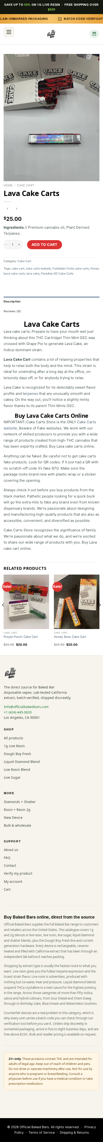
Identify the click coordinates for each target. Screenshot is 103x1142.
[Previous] (3, 614)
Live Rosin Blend (17, 769)
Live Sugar (12, 777)
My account (13, 881)
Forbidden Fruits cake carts (70, 268)
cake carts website (38, 268)
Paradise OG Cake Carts (57, 273)
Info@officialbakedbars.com (26, 706)
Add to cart (44, 244)
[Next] (99, 614)
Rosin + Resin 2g (17, 809)
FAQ (7, 857)
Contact (10, 865)
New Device (13, 817)
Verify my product (18, 873)
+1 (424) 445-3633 (18, 712)
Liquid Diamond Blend (22, 761)
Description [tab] (12, 301)
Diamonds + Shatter (20, 801)
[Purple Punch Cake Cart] (26, 602)
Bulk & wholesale (17, 825)
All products (13, 738)
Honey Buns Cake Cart (70, 637)
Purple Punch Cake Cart (21, 637)
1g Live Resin (14, 746)
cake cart (17, 268)
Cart (7, 889)
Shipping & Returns (74, 1132)
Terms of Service (42, 1132)
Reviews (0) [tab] (12, 311)
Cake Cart (25, 185)
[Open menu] (9, 32)
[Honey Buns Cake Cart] (76, 602)
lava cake (33, 273)
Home (8, 185)
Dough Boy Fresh (17, 753)
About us (11, 849)
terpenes (30, 393)
